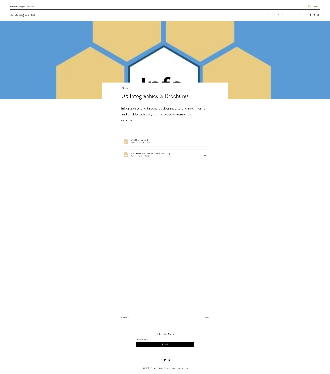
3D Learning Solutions (22, 15)
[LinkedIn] (318, 14)
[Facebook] (310, 14)
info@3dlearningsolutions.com (22, 6)
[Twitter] (314, 14)
